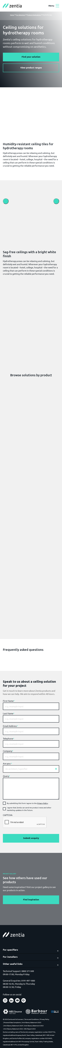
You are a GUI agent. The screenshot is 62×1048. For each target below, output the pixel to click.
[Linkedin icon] (11, 1000)
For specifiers (10, 949)
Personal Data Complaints (12, 1022)
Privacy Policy (42, 803)
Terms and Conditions (32, 1019)
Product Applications (34, 15)
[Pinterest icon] (23, 1000)
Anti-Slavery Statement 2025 (31, 1022)
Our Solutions (20, 15)
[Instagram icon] (5, 1000)
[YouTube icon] (17, 1000)
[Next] (56, 201)
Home (12, 15)
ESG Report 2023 (30, 1029)
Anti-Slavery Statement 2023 (34, 1025)
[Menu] (57, 5)
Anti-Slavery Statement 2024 (13, 1025)
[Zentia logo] (12, 5)
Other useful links (12, 963)
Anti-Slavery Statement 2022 (13, 1029)
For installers (10, 956)
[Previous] (6, 201)
